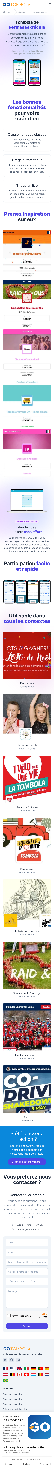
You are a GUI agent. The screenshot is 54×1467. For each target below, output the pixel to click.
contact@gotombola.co (27, 1229)
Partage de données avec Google (17, 1450)
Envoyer (27, 1326)
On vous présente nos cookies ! (17, 1453)
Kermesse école (40, 12)
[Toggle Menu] (50, 4)
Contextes (22, 12)
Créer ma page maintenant (26, 1161)
